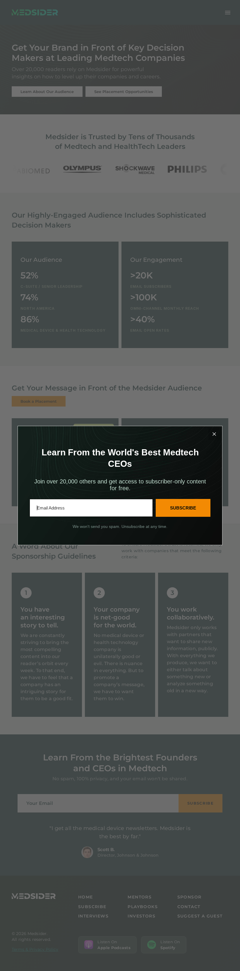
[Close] (214, 434)
